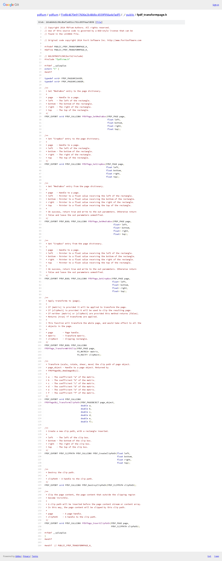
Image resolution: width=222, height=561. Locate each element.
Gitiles (18, 556)
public (130, 14)
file (99, 22)
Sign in (216, 4)
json (216, 556)
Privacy (26, 556)
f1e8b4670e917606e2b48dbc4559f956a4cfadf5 (90, 14)
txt (209, 556)
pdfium (41, 14)
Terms (35, 556)
